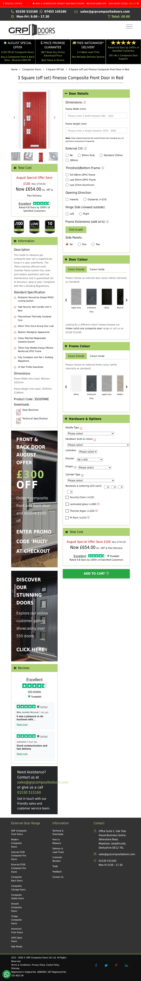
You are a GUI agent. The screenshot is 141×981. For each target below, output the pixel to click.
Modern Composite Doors (16, 843)
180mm (74, 160)
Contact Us (57, 877)
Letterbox (71, 450)
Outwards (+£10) (97, 199)
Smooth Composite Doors (16, 907)
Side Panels (16, 946)
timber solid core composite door (84, 328)
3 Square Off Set (55, 69)
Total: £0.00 (120, 16)
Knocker (70, 458)
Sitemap (15, 968)
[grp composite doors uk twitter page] (106, 965)
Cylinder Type (73, 474)
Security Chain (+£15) (82, 497)
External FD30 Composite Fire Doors (18, 868)
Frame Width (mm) (76, 109)
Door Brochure (31, 409)
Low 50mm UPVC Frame (83, 179)
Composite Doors (31, 69)
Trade (55, 866)
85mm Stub (88, 155)
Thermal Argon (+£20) (82, 510)
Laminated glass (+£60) (83, 504)
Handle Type (72, 427)
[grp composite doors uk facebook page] (96, 965)
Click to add (76, 229)
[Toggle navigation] (128, 26)
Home (14, 69)
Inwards (74, 199)
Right (86, 213)
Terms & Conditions (20, 965)
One (84, 244)
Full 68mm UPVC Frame (82, 174)
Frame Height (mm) (76, 123)
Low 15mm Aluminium (82, 185)
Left (72, 213)
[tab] (96, 94)
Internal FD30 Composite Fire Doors (18, 856)
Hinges (69, 466)
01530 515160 (29, 792)
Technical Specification (35, 418)
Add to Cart (95, 573)
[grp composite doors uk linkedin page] (126, 965)
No (71, 155)
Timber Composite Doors (16, 920)
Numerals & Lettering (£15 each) (84, 485)
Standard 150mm (113, 155)
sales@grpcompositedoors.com (42, 782)
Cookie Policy (52, 965)
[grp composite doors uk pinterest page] (116, 965)
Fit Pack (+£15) (78, 517)
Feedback (57, 871)
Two (98, 244)
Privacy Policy (38, 965)
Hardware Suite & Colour (79, 438)
